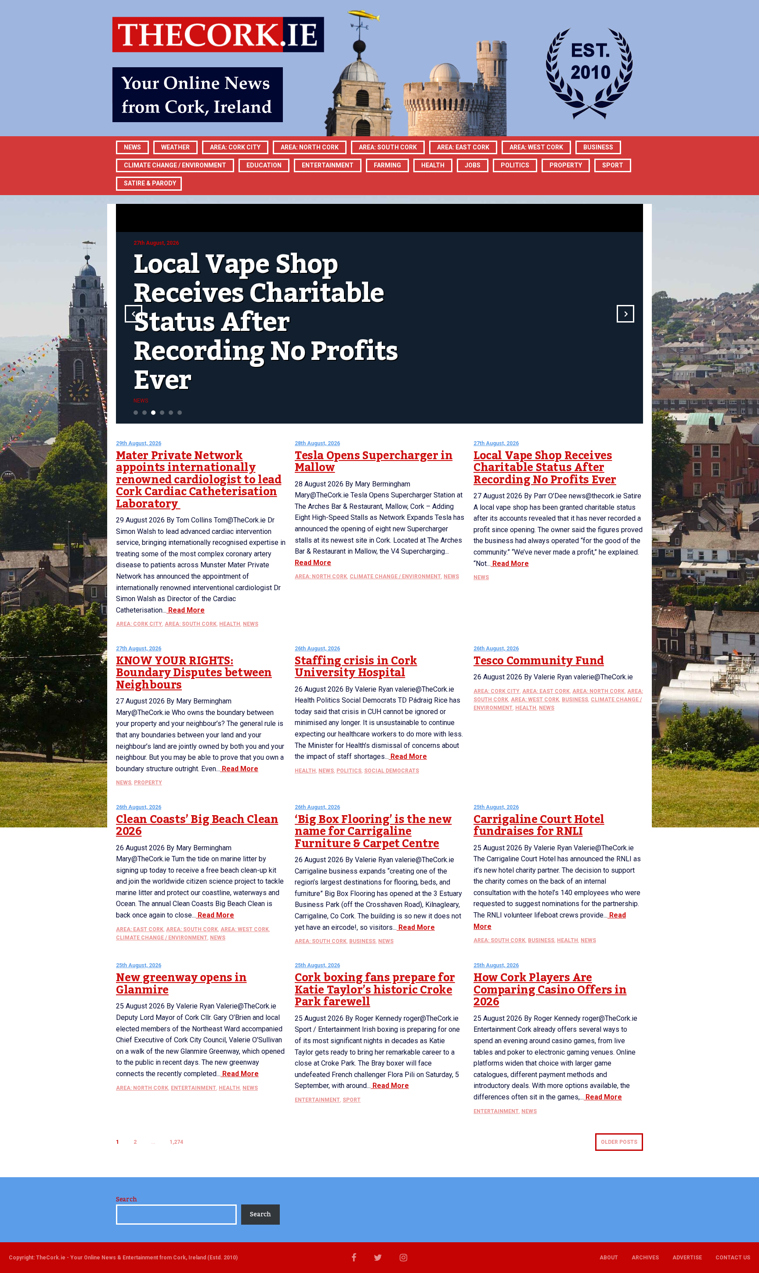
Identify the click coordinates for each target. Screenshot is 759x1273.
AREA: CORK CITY (235, 147)
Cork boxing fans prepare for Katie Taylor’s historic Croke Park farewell (375, 990)
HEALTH (433, 165)
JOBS (473, 165)
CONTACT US (733, 1257)
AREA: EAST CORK (463, 147)
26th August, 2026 (317, 649)
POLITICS (515, 165)
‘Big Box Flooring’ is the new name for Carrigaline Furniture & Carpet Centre (373, 832)
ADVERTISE (687, 1257)
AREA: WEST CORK (536, 147)
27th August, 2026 (496, 443)
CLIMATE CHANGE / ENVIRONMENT (395, 576)
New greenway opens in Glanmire (181, 984)
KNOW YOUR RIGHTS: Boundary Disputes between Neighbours (194, 673)
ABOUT (609, 1257)
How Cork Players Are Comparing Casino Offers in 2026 (550, 990)
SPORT (612, 165)
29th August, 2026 (138, 443)
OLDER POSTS (619, 1142)
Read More (185, 610)
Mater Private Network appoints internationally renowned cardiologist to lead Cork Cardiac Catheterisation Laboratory (198, 480)
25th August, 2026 (496, 807)
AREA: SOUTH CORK (191, 624)
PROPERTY (565, 165)
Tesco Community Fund (538, 661)
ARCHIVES (645, 1257)
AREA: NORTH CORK (321, 576)
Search (126, 1199)
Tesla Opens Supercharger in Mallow (373, 462)
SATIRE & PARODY (150, 183)
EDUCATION (264, 165)
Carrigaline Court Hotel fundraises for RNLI (538, 826)
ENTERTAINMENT (328, 165)
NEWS (250, 624)
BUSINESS (598, 147)
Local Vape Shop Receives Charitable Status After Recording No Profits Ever (544, 468)
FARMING (387, 165)
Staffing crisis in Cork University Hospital (356, 667)
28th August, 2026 (317, 443)
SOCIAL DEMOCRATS (391, 771)
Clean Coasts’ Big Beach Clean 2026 (197, 826)
